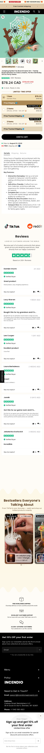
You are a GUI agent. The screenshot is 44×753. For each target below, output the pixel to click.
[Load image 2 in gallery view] (15, 61)
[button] (4, 11)
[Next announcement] (37, 6)
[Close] (40, 715)
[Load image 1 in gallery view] (8, 61)
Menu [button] (7, 669)
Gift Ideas (21, 67)
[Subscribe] (38, 740)
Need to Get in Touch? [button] (16, 691)
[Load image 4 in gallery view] (29, 61)
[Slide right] (42, 61)
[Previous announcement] (6, 6)
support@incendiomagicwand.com (24, 695)
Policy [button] (7, 677)
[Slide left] (2, 61)
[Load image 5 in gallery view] (35, 61)
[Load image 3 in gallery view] (22, 61)
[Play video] (19, 539)
